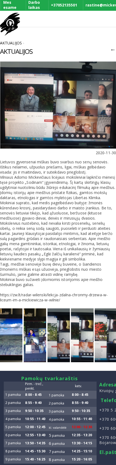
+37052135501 (64, 5)
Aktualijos (11, 42)
